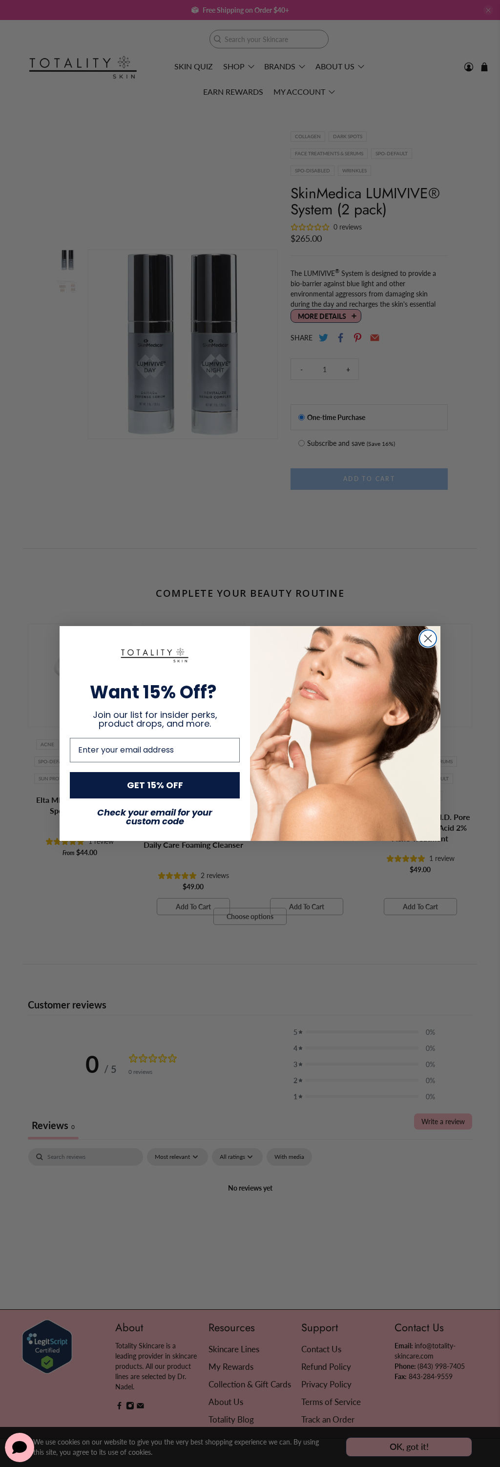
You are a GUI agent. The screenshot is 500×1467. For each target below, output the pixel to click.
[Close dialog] (428, 638)
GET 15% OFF (155, 785)
